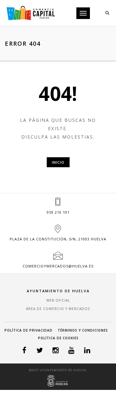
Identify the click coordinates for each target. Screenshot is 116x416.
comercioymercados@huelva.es (58, 266)
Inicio (58, 162)
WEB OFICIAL (58, 300)
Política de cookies (58, 338)
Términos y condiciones (83, 330)
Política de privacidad (29, 330)
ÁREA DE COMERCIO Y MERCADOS (58, 308)
